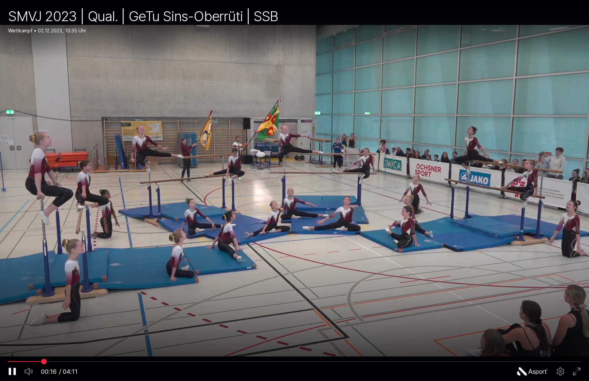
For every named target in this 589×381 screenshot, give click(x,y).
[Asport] (532, 371)
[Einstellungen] (560, 371)
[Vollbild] (577, 371)
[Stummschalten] (29, 371)
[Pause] (12, 371)
